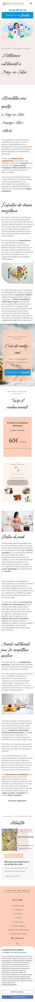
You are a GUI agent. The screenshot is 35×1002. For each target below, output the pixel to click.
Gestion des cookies (18, 934)
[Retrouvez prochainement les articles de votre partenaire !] (17, 840)
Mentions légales (18, 926)
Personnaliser (18, 992)
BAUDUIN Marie (18, 906)
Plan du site (18, 922)
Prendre (13, 15)
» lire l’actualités (11, 876)
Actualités (18, 914)
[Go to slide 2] (19, 463)
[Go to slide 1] (16, 463)
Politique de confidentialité (18, 930)
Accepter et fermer (18, 997)
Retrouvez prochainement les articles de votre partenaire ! (16, 863)
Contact (18, 917)
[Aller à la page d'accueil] (17, 891)
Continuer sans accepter (9, 984)
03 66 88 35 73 (17, 10)
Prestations (18, 910)
